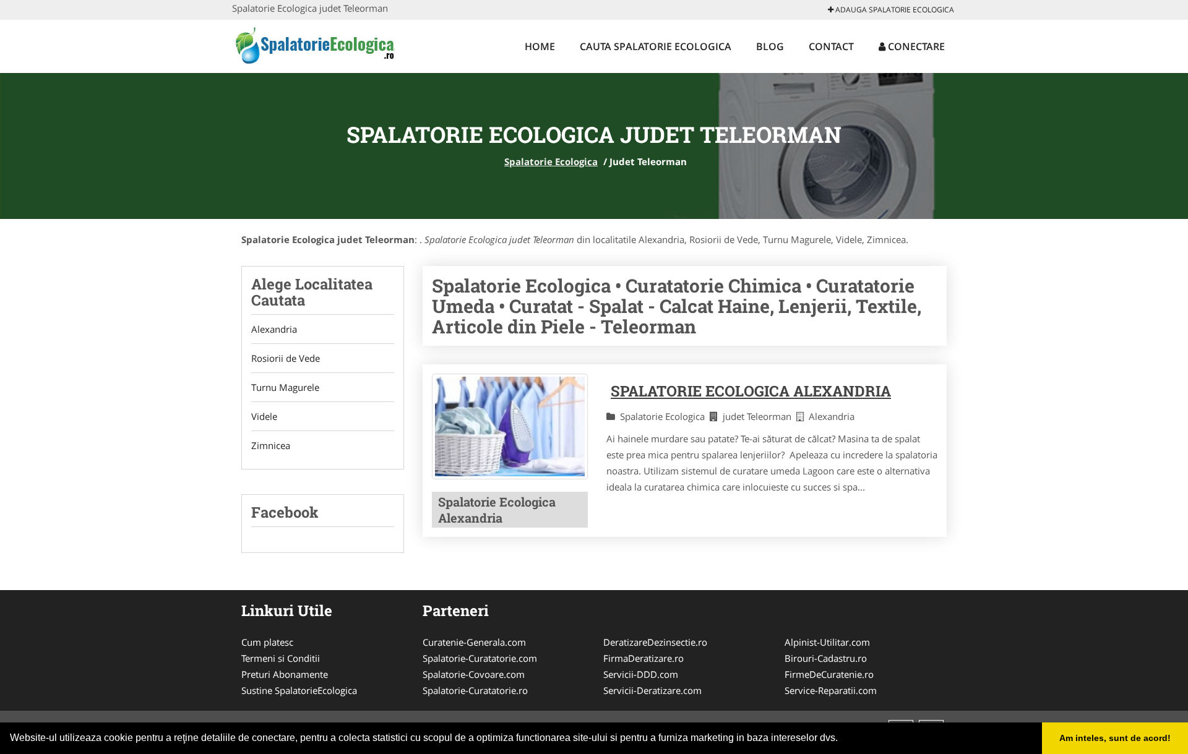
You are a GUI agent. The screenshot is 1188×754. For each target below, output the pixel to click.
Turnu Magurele (285, 387)
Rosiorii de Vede (285, 358)
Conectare (915, 46)
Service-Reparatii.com (831, 690)
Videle (264, 416)
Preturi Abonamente (284, 674)
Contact (831, 46)
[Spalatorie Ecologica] (313, 44)
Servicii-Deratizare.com (652, 690)
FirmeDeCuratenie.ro (829, 674)
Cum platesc (267, 642)
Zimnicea (270, 445)
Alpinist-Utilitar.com (827, 642)
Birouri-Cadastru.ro (826, 658)
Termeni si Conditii (280, 658)
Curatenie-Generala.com (474, 642)
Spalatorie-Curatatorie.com (480, 658)
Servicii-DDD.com (640, 674)
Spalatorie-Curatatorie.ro (475, 690)
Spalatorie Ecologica (551, 161)
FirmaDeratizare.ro (643, 658)
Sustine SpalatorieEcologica (299, 690)
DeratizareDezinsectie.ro (655, 642)
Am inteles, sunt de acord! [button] (1115, 738)
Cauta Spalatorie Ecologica (655, 46)
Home (540, 46)
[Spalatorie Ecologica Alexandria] (510, 427)
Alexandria (274, 329)
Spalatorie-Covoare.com (474, 674)
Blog (770, 46)
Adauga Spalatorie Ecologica (893, 9)
